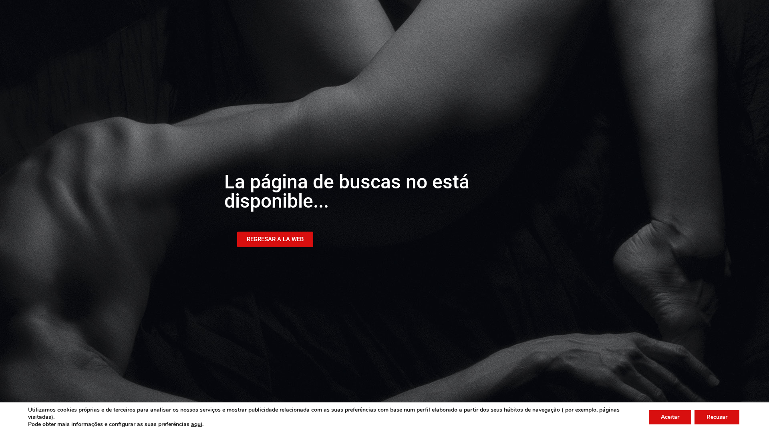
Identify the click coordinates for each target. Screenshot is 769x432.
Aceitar (670, 417)
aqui (196, 424)
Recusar (717, 417)
